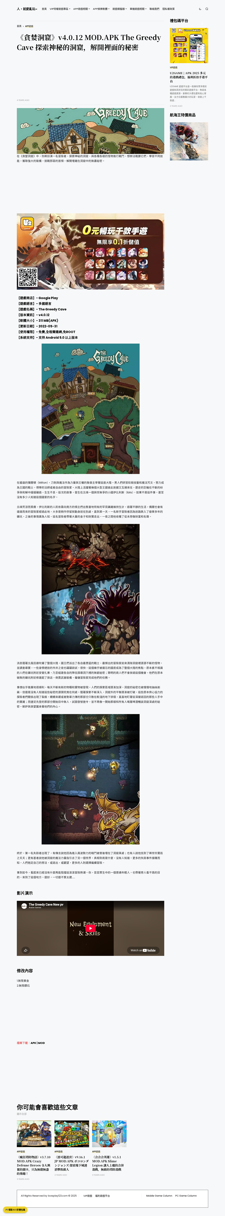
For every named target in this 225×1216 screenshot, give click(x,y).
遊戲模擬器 (118, 9)
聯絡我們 (154, 9)
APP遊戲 (29, 26)
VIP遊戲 (173, 67)
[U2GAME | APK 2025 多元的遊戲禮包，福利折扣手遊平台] (189, 45)
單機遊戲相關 (137, 9)
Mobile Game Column (159, 1196)
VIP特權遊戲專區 (59, 9)
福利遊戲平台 (102, 1196)
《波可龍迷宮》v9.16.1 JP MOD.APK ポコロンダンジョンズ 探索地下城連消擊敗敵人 (71, 1163)
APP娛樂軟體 (100, 9)
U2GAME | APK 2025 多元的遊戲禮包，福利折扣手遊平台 (189, 77)
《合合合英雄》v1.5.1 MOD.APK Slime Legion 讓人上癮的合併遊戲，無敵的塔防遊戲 (108, 1163)
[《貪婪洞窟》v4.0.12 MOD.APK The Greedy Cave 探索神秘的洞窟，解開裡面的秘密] (90, 131)
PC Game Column (186, 1196)
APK (33, 1043)
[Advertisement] (90, 77)
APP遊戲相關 (80, 9)
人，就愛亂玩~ (27, 9)
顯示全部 (22, 1114)
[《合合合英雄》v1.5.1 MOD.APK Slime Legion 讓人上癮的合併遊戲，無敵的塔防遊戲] (109, 1133)
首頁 (44, 9)
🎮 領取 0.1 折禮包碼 (15, 1209)
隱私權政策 (168, 9)
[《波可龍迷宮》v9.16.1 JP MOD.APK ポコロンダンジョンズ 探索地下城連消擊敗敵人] (71, 1133)
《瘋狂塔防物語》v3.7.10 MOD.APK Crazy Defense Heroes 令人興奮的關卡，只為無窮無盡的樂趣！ (33, 1165)
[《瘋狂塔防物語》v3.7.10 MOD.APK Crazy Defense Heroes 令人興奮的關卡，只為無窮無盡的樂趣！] (34, 1133)
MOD (41, 1043)
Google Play (48, 298)
